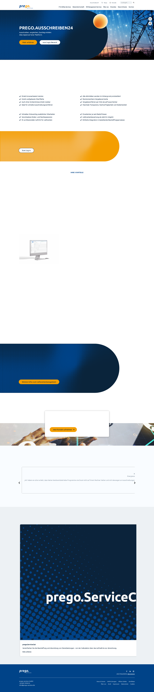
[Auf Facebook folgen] (126, 671)
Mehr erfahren (28, 42)
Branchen (113, 7)
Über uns (106, 7)
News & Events (122, 7)
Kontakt (114, 2)
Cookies (132, 684)
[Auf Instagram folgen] (133, 671)
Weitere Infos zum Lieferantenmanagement (39, 382)
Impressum (116, 684)
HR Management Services (94, 7)
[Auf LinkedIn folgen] (130, 671)
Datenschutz (124, 684)
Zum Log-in (26, 150)
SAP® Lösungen (111, 681)
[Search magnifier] (134, 2)
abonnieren (131, 674)
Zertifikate (132, 681)
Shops (105, 2)
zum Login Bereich (50, 42)
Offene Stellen (122, 681)
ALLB (109, 684)
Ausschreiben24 (94, 2)
